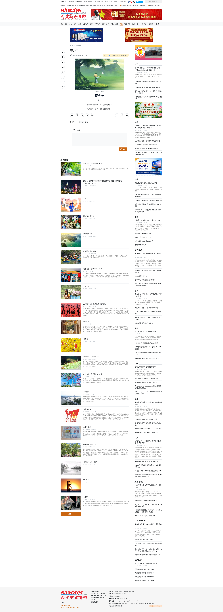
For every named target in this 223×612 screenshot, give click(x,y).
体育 (107, 24)
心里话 (85, 497)
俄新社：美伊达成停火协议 (143, 237)
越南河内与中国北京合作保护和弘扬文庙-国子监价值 (148, 442)
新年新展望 (87, 321)
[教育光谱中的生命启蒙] (71, 363)
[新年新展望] (71, 327)
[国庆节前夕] (71, 415)
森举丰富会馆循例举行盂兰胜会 (144, 280)
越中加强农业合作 (140, 245)
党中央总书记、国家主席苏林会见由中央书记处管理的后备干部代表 (148, 69)
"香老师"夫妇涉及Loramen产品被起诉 (146, 148)
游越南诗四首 (88, 234)
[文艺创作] (63, 87)
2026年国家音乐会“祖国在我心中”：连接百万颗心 (148, 466)
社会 (70, 24)
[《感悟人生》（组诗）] (71, 468)
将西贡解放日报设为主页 (156, 606)
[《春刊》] (71, 292)
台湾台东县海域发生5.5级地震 (144, 241)
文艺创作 (78, 45)
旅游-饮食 (135, 24)
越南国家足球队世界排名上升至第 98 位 (147, 358)
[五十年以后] (71, 433)
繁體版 (151, 24)
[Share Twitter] (63, 62)
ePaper (138, 560)
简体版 (143, 24)
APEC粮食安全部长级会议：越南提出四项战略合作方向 (148, 195)
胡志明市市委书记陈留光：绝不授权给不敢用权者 (148, 82)
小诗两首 (86, 479)
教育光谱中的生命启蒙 (91, 357)
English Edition (88, 1)
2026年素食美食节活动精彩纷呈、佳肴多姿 (148, 486)
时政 (65, 24)
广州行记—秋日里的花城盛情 (93, 374)
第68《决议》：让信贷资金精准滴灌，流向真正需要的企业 (148, 211)
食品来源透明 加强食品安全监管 (146, 183)
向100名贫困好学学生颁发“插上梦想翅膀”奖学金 (148, 312)
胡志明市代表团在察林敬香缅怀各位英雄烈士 (148, 87)
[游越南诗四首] (71, 240)
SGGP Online (78, 1)
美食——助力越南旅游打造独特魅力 (146, 500)
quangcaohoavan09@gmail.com (70, 607)
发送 (124, 149)
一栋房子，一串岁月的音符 (92, 163)
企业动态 (85, 24)
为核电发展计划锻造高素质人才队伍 (146, 382)
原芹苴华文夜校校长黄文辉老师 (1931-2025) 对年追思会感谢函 (148, 284)
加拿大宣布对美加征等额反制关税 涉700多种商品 (148, 205)
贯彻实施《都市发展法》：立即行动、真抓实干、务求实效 (148, 92)
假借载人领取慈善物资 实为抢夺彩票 (146, 145)
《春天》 (86, 339)
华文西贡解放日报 (74, 14)
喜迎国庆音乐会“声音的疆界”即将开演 (146, 461)
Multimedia (141, 521)
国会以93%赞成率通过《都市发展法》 (146, 555)
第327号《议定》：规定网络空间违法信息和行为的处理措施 (148, 393)
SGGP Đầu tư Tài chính (111, 1)
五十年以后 (87, 427)
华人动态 (97, 24)
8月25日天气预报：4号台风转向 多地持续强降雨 (148, 544)
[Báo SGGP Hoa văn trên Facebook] (129, 2)
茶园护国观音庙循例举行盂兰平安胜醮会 (148, 254)
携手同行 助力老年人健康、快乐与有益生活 (148, 429)
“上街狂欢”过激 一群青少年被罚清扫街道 (147, 141)
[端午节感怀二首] (71, 222)
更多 (70, 514)
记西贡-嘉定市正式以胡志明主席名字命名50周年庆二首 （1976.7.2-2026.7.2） (102, 182)
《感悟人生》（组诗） (91, 462)
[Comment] (63, 82)
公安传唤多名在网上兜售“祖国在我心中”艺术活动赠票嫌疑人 (148, 153)
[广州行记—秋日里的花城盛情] (71, 380)
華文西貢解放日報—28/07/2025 (144, 577)
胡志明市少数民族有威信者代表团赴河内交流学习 (148, 271)
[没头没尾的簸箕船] (71, 257)
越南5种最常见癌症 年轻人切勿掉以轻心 (147, 432)
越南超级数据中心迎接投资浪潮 (146, 367)
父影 (84, 198)
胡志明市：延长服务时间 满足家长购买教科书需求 (148, 295)
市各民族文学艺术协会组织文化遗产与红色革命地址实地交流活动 (148, 475)
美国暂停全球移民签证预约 (143, 233)
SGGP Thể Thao (99, 1)
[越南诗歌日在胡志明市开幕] (71, 275)
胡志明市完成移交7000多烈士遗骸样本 (80, 5)
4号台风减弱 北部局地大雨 (143, 539)
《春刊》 (86, 286)
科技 (112, 24)
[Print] (63, 72)
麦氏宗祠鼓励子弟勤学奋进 (143, 323)
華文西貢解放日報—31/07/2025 (146, 563)
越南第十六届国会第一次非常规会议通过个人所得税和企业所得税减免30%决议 (148, 550)
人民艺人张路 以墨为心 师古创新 (94, 304)
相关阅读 (64, 160)
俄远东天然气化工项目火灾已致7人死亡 (148, 220)
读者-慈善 (127, 24)
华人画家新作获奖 (140, 276)
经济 (79, 24)
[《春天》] (71, 345)
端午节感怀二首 (88, 216)
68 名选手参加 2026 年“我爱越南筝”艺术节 (148, 471)
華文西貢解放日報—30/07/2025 (144, 569)
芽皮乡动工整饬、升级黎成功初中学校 (146, 308)
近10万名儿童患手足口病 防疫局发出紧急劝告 (148, 424)
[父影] (71, 205)
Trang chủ (62, 24)
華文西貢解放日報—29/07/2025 (144, 573)
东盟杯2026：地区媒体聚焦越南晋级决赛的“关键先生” (148, 353)
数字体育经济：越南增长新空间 (146, 331)
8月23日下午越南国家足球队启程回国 (146, 343)
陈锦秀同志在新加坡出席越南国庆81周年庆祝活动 (155, 5)
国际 (91, 24)
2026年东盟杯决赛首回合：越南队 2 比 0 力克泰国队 (148, 348)
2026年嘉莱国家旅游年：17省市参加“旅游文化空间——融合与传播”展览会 (148, 511)
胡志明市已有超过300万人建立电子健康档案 (148, 403)
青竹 (86, 122)
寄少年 (81, 122)
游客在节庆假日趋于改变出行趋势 (145, 516)
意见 (157, 24)
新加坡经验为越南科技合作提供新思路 (146, 378)
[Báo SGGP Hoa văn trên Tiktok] (134, 2)
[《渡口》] (71, 398)
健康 (116, 24)
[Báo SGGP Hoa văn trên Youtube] (131, 2)
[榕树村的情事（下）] (71, 450)
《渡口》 (86, 392)
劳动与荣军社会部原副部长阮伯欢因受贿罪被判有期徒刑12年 (148, 127)
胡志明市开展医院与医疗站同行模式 (146, 419)
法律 (75, 24)
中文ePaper (123, 1)
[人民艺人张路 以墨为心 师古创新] (71, 310)
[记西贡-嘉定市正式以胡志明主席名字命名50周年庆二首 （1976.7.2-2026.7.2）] (71, 187)
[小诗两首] (71, 485)
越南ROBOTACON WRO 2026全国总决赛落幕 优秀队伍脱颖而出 (148, 387)
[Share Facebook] (63, 57)
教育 (103, 24)
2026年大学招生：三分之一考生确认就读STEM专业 (147, 318)
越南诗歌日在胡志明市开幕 (92, 269)
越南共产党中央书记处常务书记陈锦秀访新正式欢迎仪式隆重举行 (116, 5)
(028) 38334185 (65, 605)
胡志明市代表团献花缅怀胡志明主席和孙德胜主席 (148, 98)
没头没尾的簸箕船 (89, 251)
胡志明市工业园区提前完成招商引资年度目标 (148, 200)
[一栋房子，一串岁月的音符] (71, 169)
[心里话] (71, 503)
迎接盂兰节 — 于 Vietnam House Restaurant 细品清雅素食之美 (148, 505)
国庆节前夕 (87, 409)
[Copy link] (63, 77)
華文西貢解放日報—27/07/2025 (144, 580)
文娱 (121, 24)
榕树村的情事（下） (90, 444)
